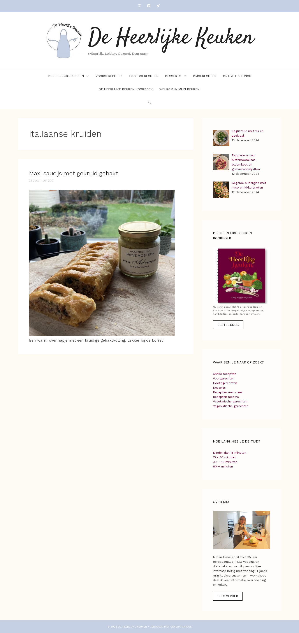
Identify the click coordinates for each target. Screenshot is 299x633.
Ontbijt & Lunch (237, 76)
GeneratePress (181, 626)
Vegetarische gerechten (230, 401)
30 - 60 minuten (225, 462)
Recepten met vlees (228, 392)
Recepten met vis (226, 396)
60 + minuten (223, 466)
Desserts (173, 76)
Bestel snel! (228, 324)
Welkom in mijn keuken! (179, 89)
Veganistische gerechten (230, 406)
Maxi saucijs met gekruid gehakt (73, 173)
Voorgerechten (109, 76)
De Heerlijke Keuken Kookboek (126, 89)
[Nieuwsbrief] (158, 6)
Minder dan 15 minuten (229, 452)
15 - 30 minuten (224, 457)
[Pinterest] (148, 6)
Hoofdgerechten (143, 76)
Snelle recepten (224, 374)
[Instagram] (139, 6)
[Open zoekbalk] (149, 102)
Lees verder (228, 596)
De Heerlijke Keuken (171, 38)
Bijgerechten (204, 76)
